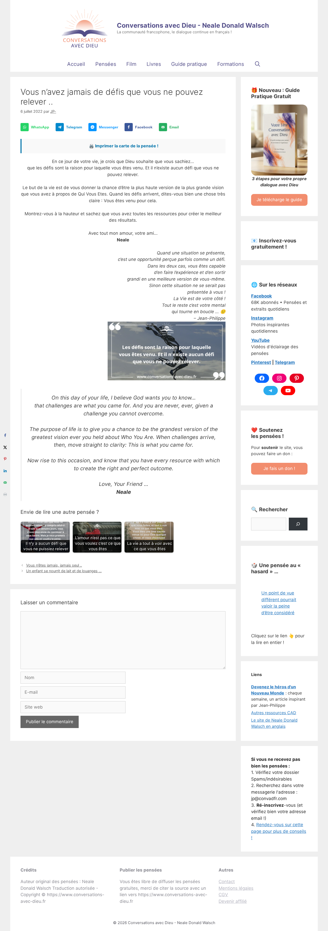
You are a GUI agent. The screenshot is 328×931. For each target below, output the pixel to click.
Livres (154, 64)
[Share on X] (5, 447)
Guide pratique (189, 64)
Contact (227, 881)
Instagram (262, 318)
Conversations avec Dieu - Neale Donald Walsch (193, 25)
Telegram (285, 362)
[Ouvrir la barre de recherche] (257, 64)
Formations (230, 64)
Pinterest (261, 362)
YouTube (260, 340)
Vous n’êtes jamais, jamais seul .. (54, 565)
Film (131, 64)
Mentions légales (236, 888)
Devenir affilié (233, 901)
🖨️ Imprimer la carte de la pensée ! (123, 145)
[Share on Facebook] (5, 435)
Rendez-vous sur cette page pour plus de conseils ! (278, 831)
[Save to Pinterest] (5, 459)
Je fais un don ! (279, 468)
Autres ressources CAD (273, 712)
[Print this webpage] (5, 494)
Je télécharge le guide (279, 199)
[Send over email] (5, 482)
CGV (223, 894)
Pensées (105, 64)
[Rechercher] (298, 524)
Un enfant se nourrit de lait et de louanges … (64, 571)
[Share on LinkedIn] (5, 471)
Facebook (261, 296)
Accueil (76, 64)
